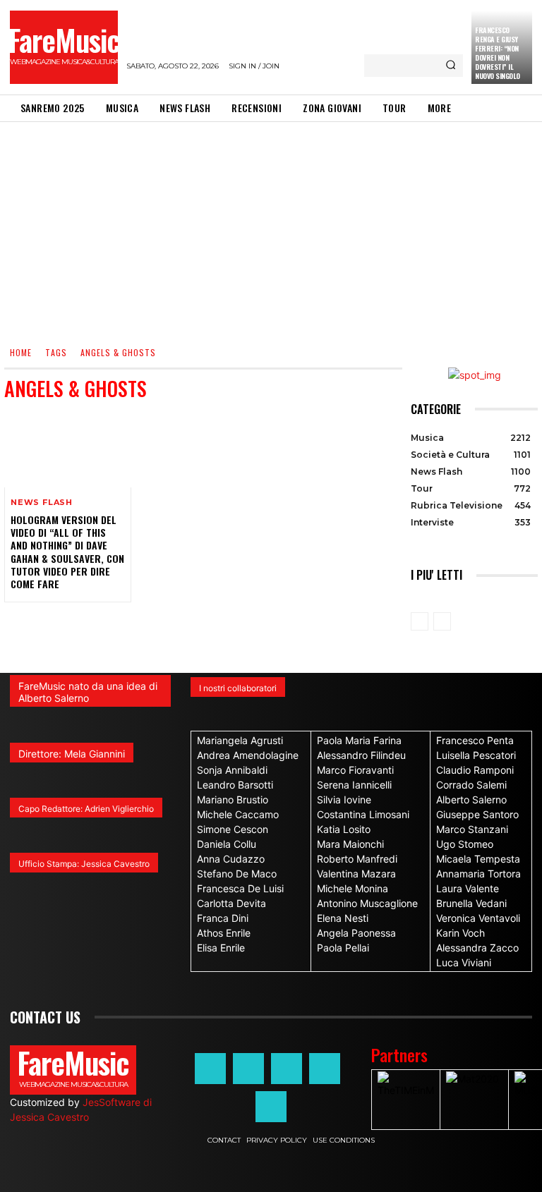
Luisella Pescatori (476, 755)
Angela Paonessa (356, 933)
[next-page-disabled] (442, 621)
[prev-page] (419, 621)
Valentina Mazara (356, 874)
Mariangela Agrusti (240, 740)
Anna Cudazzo (231, 859)
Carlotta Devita (231, 903)
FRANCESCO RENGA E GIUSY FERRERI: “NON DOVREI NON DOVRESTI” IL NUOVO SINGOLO (497, 53)
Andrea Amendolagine (248, 755)
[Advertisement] (271, 228)
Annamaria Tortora (478, 874)
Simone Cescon (232, 829)
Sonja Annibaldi (232, 770)
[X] (324, 1068)
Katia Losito (344, 829)
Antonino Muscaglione (367, 903)
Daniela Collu (226, 844)
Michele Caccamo (238, 814)
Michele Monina (352, 888)
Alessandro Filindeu (361, 755)
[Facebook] (210, 1068)
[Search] (450, 65)
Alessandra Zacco (477, 948)
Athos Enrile (224, 933)
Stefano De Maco (237, 874)
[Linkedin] (286, 1068)
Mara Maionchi (350, 844)
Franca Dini (222, 918)
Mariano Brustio (232, 799)
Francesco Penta (475, 740)
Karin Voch (460, 933)
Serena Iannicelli (354, 785)
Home (21, 352)
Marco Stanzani (472, 829)
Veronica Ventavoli (478, 918)
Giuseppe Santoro (477, 814)
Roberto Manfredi (357, 859)
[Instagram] (248, 1068)
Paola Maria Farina (359, 740)
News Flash (42, 502)
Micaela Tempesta (478, 859)
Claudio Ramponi (475, 770)
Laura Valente (467, 888)
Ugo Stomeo (464, 844)
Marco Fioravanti (355, 770)
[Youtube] (271, 1106)
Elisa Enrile (221, 948)
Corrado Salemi (471, 785)
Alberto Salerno (471, 799)
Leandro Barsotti (235, 785)
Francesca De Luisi (240, 888)
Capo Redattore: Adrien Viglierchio (86, 808)
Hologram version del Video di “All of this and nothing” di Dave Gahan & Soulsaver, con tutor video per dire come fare (67, 551)
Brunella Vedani (471, 903)
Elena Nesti (342, 918)
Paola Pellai (343, 948)
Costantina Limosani (363, 814)
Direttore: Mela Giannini (71, 754)
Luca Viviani (463, 962)
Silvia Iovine (344, 799)
